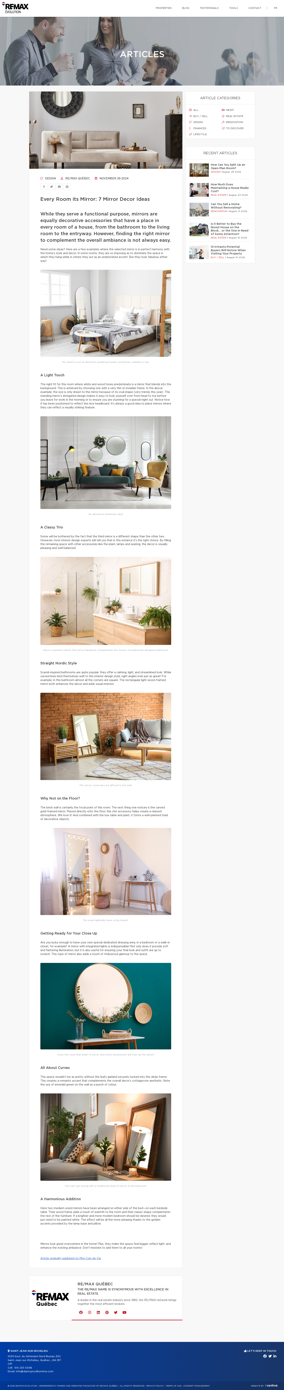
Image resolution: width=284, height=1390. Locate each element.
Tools (233, 8)
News (229, 110)
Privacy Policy (155, 1386)
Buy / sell (200, 116)
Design (50, 178)
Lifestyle (200, 134)
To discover (234, 128)
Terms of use (173, 1386)
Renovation (234, 122)
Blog (185, 8)
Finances (199, 128)
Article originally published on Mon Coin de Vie (70, 1258)
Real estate (234, 116)
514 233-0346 (23, 1368)
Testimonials (209, 8)
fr (275, 8)
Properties (164, 8)
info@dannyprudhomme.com (35, 1371)
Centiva (271, 1385)
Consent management (196, 1386)
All (195, 110)
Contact (254, 8)
